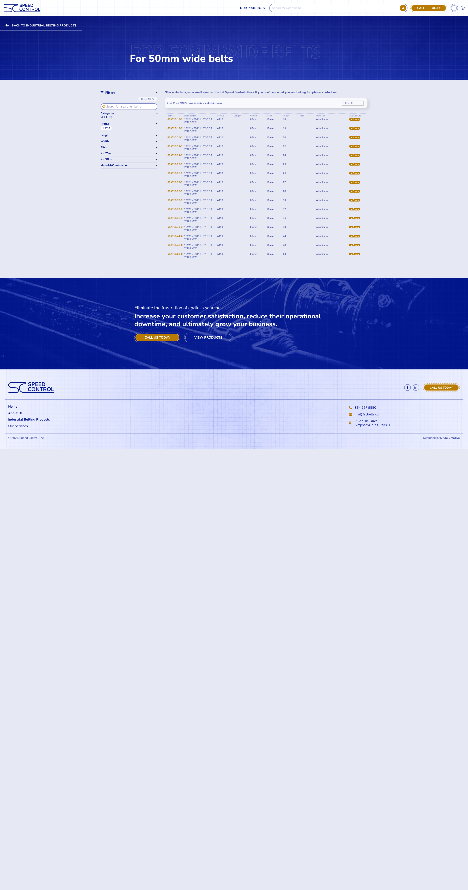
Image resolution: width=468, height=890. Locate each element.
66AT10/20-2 (175, 137)
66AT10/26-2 (175, 173)
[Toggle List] (360, 103)
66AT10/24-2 (175, 155)
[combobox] (350, 103)
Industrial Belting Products (29, 419)
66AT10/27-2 (175, 182)
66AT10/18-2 (175, 119)
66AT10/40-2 (175, 227)
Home (12, 406)
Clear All (146, 99)
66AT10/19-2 (175, 128)
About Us (15, 413)
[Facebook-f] (407, 387)
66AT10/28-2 (175, 191)
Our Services (18, 426)
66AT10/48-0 (175, 245)
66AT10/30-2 (175, 200)
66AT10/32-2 (175, 209)
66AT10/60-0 (175, 254)
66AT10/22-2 (175, 146)
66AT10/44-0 (175, 236)
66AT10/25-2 (175, 164)
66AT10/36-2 (175, 218)
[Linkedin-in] (416, 387)
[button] (129, 117)
